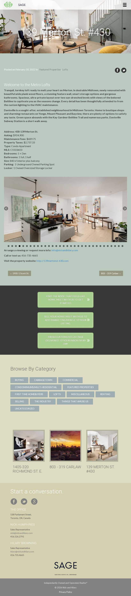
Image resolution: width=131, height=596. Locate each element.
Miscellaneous (80, 394)
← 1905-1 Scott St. (19, 273)
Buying (19, 380)
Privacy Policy (65, 592)
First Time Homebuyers (29, 394)
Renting (105, 394)
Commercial (70, 380)
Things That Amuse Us (75, 401)
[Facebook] (117, 70)
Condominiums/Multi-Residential (36, 387)
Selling (19, 401)
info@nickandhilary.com (65, 250)
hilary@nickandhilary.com (22, 551)
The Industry (43, 401)
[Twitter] (124, 70)
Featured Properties (50, 69)
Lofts (65, 69)
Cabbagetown (43, 380)
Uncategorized (25, 408)
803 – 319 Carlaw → (111, 273)
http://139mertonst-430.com (53, 260)
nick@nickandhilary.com (21, 533)
